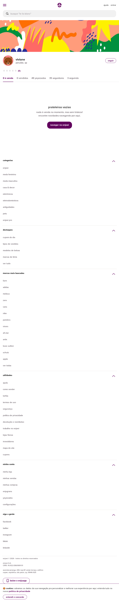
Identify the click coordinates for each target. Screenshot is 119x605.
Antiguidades (8, 207)
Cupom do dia (9, 237)
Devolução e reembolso (13, 421)
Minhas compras (10, 484)
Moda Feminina (9, 174)
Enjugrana (7, 491)
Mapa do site (8, 448)
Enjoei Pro (7, 220)
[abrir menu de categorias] (4, 5)
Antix (5, 339)
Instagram (7, 534)
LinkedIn (6, 547)
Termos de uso (9, 402)
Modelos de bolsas (11, 250)
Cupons (6, 454)
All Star (6, 332)
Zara (5, 300)
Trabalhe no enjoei (11, 428)
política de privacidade (19, 591)
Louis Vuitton (8, 345)
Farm (5, 280)
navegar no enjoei (59, 125)
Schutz (6, 352)
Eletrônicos (8, 194)
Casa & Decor (9, 187)
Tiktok (5, 541)
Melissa (6, 293)
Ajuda (5, 382)
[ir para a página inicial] (59, 6)
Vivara (5, 326)
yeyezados (8, 497)
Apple (5, 359)
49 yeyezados (38, 78)
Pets (5, 213)
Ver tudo (6, 263)
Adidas (6, 287)
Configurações (9, 504)
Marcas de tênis (10, 256)
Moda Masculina (10, 180)
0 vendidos (22, 78)
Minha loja (7, 471)
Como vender (9, 389)
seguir (111, 60)
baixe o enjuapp (18, 580)
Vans (5, 306)
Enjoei (5, 167)
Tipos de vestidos (10, 243)
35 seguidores (56, 78)
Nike (5, 313)
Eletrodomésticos (10, 200)
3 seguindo (73, 78)
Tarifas (5, 395)
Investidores (8, 441)
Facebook (7, 521)
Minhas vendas (9, 478)
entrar (113, 5)
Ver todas (7, 365)
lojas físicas (8, 434)
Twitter (5, 528)
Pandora (6, 319)
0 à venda (8, 78)
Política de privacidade (13, 415)
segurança (7, 408)
